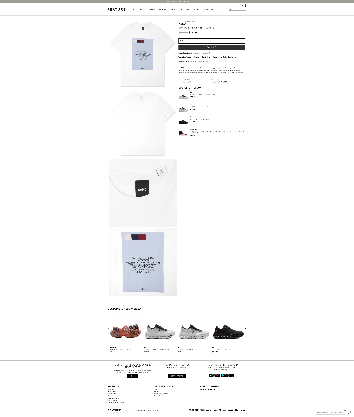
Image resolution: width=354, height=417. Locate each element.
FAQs (155, 389)
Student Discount (113, 398)
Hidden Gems (112, 391)
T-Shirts (187, 21)
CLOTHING (162, 9)
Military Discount (113, 400)
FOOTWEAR (174, 9)
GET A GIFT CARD (177, 376)
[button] (108, 329)
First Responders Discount (116, 403)
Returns (156, 391)
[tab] (184, 61)
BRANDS (153, 9)
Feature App (112, 394)
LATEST (134, 9)
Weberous (243, 413)
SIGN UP (132, 376)
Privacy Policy (140, 410)
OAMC (193, 21)
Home (180, 21)
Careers (110, 396)
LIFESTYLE (197, 9)
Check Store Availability (200, 53)
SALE (212, 9)
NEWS (206, 9)
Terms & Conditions (152, 410)
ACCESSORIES (185, 9)
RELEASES (143, 9)
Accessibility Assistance (161, 394)
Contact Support (159, 396)
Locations (111, 389)
